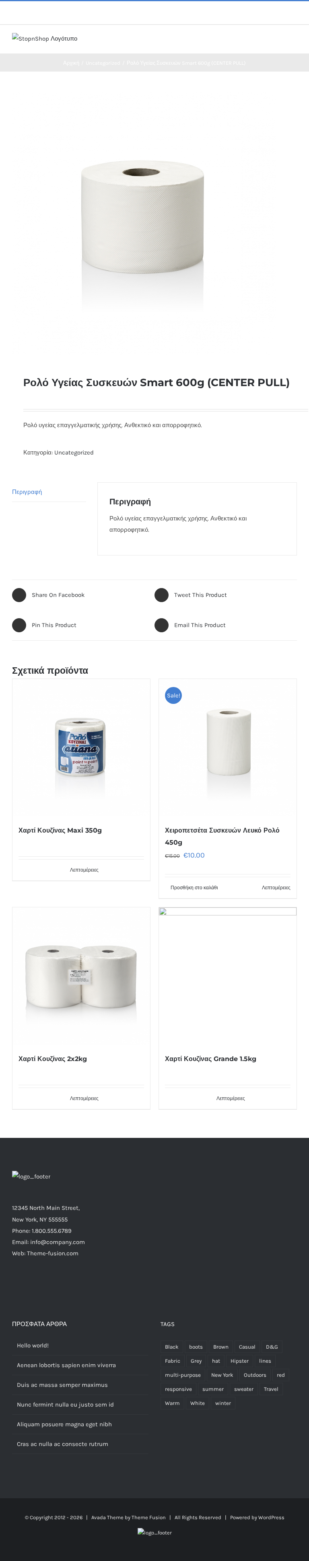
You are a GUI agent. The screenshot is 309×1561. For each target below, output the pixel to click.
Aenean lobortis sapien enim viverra (66, 1365)
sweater (243, 1389)
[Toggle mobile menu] (293, 41)
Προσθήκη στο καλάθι (194, 888)
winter (223, 1403)
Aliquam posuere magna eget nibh (64, 1424)
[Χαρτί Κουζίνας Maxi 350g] (81, 747)
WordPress (271, 1517)
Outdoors (255, 1375)
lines (265, 1361)
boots (196, 1347)
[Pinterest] (91, 1284)
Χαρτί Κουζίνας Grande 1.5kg (210, 1059)
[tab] (49, 492)
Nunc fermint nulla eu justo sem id (65, 1404)
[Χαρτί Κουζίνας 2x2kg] (81, 976)
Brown (221, 1347)
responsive (178, 1389)
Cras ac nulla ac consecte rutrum (62, 1444)
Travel (271, 1389)
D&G (272, 1347)
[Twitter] (69, 1284)
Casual (247, 1347)
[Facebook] (58, 1284)
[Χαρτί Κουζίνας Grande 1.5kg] (228, 976)
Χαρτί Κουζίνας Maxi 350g (60, 830)
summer (213, 1389)
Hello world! (33, 1345)
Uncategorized (74, 452)
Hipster (240, 1361)
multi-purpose (183, 1375)
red (281, 1375)
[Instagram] (80, 1284)
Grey (196, 1361)
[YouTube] (102, 1284)
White (197, 1403)
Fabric (172, 1361)
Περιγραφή (27, 492)
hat (216, 1361)
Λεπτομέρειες (84, 870)
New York (222, 1375)
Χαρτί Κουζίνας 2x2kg (53, 1059)
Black (172, 1347)
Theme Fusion (149, 1517)
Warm (172, 1403)
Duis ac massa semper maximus (62, 1384)
